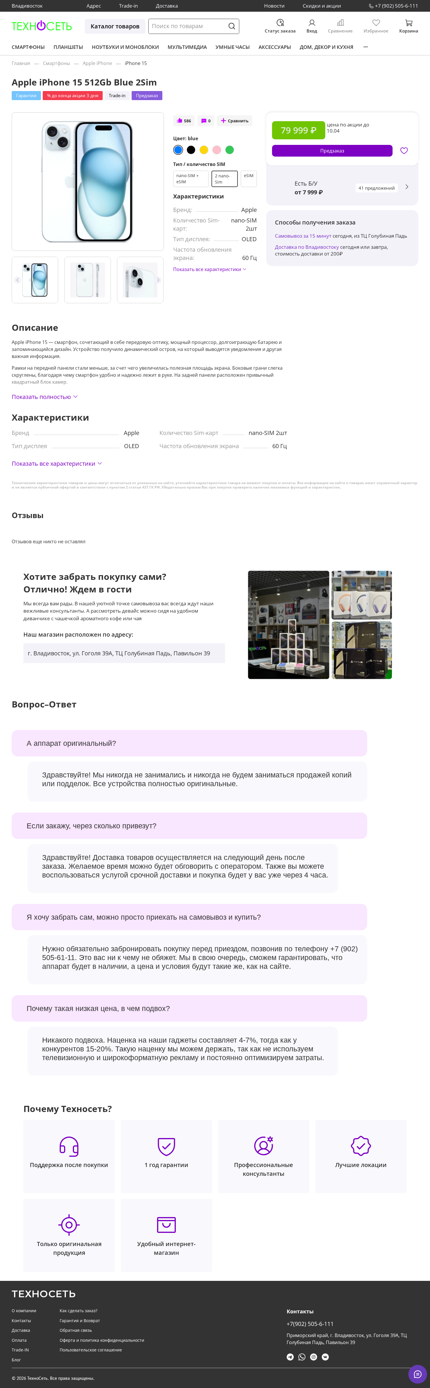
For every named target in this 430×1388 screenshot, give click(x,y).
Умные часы (233, 47)
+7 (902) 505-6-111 (396, 5)
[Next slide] (154, 181)
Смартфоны (28, 47)
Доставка (167, 5)
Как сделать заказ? (78, 1310)
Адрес (94, 5)
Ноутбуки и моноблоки (125, 47)
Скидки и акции (322, 5)
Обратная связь (76, 1330)
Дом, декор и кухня (326, 47)
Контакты (21, 1320)
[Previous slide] (21, 181)
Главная (21, 63)
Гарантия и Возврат (80, 1320)
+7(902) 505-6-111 (310, 1324)
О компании (24, 1310)
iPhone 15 (136, 63)
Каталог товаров (115, 26)
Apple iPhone (97, 63)
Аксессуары (275, 47)
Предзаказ (332, 151)
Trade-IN (20, 1350)
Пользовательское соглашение (91, 1350)
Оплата (19, 1340)
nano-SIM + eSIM (187, 178)
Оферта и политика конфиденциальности (102, 1340)
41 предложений (377, 188)
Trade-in (128, 5)
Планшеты (68, 47)
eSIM (249, 175)
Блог (16, 1360)
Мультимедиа (187, 47)
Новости (274, 5)
